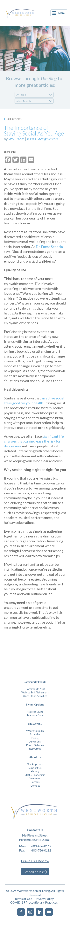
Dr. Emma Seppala (49, 246)
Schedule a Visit (34, 872)
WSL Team (16, 139)
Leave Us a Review (35, 861)
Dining (35, 738)
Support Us (35, 767)
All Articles (14, 119)
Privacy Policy (44, 898)
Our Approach (35, 764)
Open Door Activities (35, 696)
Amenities (35, 741)
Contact (35, 785)
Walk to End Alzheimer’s (35, 692)
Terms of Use (23, 898)
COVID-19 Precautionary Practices (34, 902)
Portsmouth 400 (35, 688)
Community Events (35, 681)
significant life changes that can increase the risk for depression (34, 441)
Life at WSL (35, 723)
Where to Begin (35, 730)
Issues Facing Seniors (42, 139)
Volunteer (35, 778)
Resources (35, 748)
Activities (35, 734)
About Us (35, 757)
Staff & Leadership (35, 774)
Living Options (35, 704)
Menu (61, 12)
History (35, 771)
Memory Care (35, 715)
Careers (35, 781)
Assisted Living (35, 711)
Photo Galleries (35, 745)
